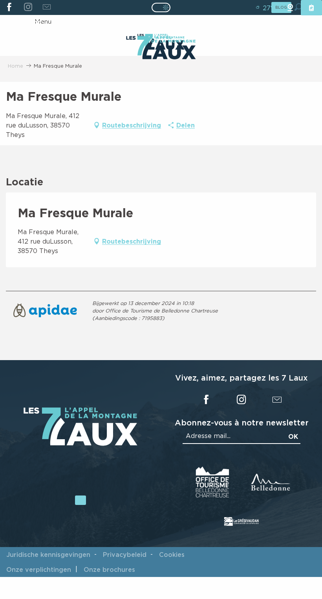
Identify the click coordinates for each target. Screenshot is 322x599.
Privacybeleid (124, 554)
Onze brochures (109, 569)
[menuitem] (161, 48)
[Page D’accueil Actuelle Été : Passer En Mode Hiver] (161, 7)
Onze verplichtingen (38, 569)
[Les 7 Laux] (80, 443)
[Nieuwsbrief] (46, 7)
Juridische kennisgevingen (48, 554)
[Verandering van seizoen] (164, 7)
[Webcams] (290, 7)
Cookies (172, 554)
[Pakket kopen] (311, 7)
